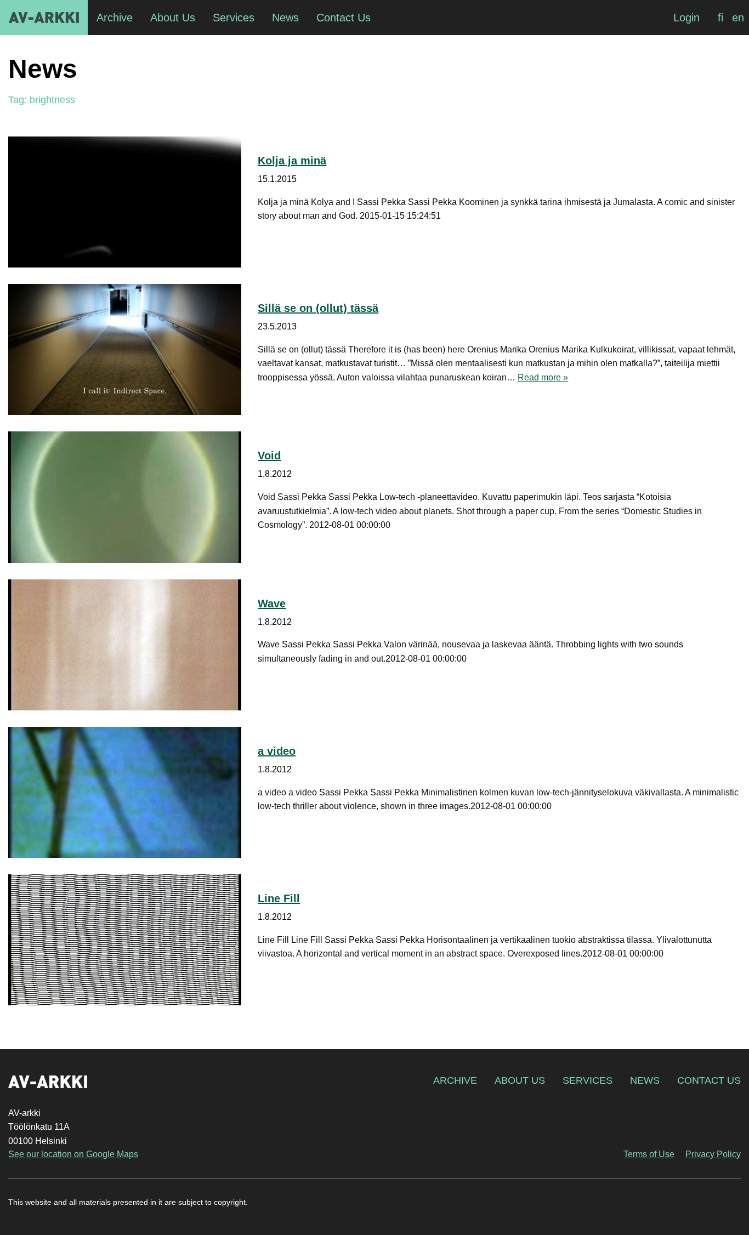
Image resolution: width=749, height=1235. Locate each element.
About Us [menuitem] (172, 18)
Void (269, 455)
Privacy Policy (713, 1154)
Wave (272, 603)
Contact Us (709, 1080)
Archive (455, 1080)
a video (277, 751)
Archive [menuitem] (115, 18)
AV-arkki (44, 17)
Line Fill (279, 898)
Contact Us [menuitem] (343, 18)
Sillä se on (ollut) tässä (318, 308)
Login (686, 18)
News (645, 1080)
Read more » (543, 377)
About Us (520, 1080)
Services (587, 1080)
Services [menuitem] (233, 18)
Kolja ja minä (292, 161)
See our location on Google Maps (73, 1154)
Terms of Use (648, 1154)
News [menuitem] (285, 18)
